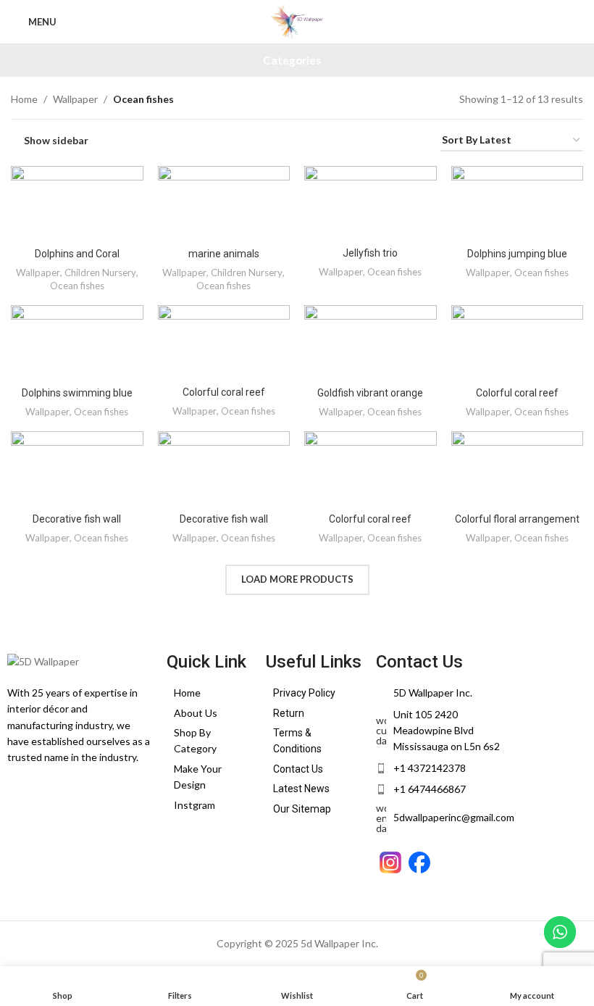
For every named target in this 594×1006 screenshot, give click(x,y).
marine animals (223, 253)
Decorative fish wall (77, 519)
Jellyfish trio (370, 253)
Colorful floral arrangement (517, 519)
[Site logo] (296, 20)
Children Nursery (100, 272)
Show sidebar (56, 140)
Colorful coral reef (224, 392)
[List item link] (209, 693)
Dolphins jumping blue (517, 253)
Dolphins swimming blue (77, 393)
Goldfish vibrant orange (370, 393)
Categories (292, 60)
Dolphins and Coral (77, 253)
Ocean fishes (77, 285)
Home (24, 99)
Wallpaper (75, 99)
